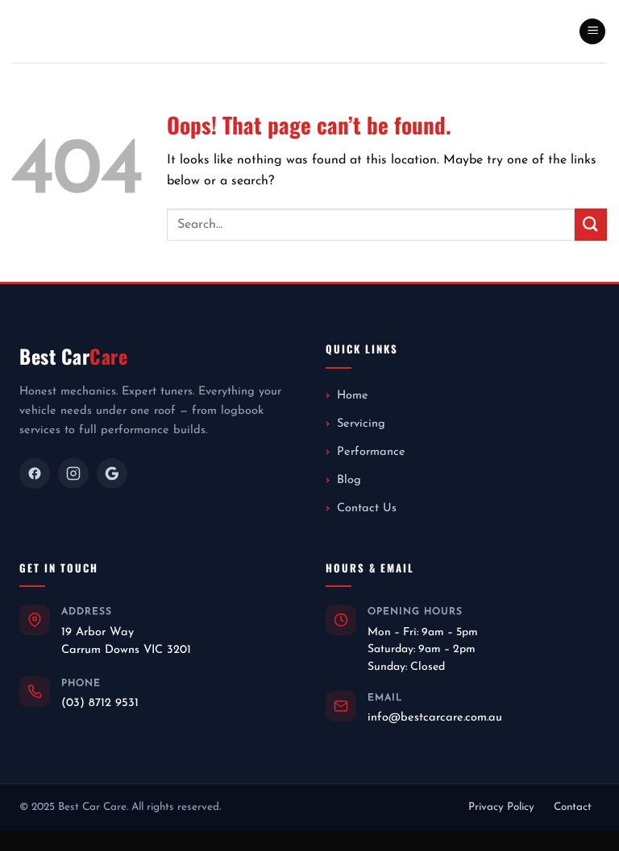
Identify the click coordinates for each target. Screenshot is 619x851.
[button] (592, 32)
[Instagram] (73, 473)
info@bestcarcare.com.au (435, 718)
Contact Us (367, 508)
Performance (371, 452)
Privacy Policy (501, 807)
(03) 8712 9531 (100, 703)
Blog (349, 480)
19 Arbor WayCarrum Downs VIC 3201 (126, 641)
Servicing (361, 424)
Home (352, 396)
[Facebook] (34, 473)
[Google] (112, 473)
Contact (573, 807)
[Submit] (591, 224)
